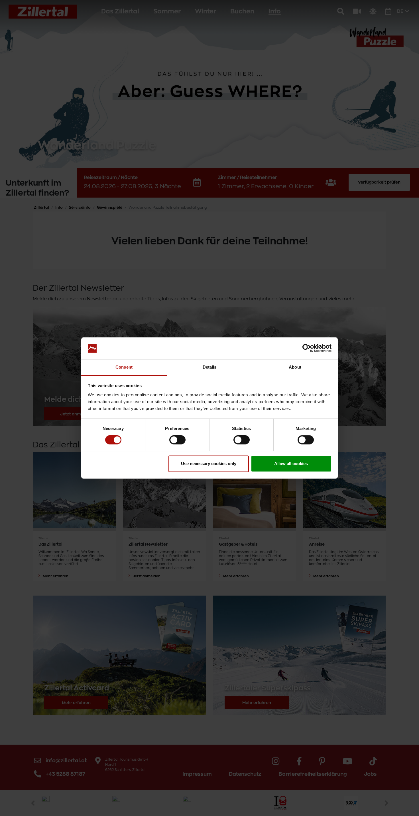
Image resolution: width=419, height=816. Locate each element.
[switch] (177, 440)
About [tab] (295, 367)
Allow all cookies (291, 463)
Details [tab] (210, 367)
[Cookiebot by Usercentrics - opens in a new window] (306, 348)
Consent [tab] (124, 367)
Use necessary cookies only (208, 463)
